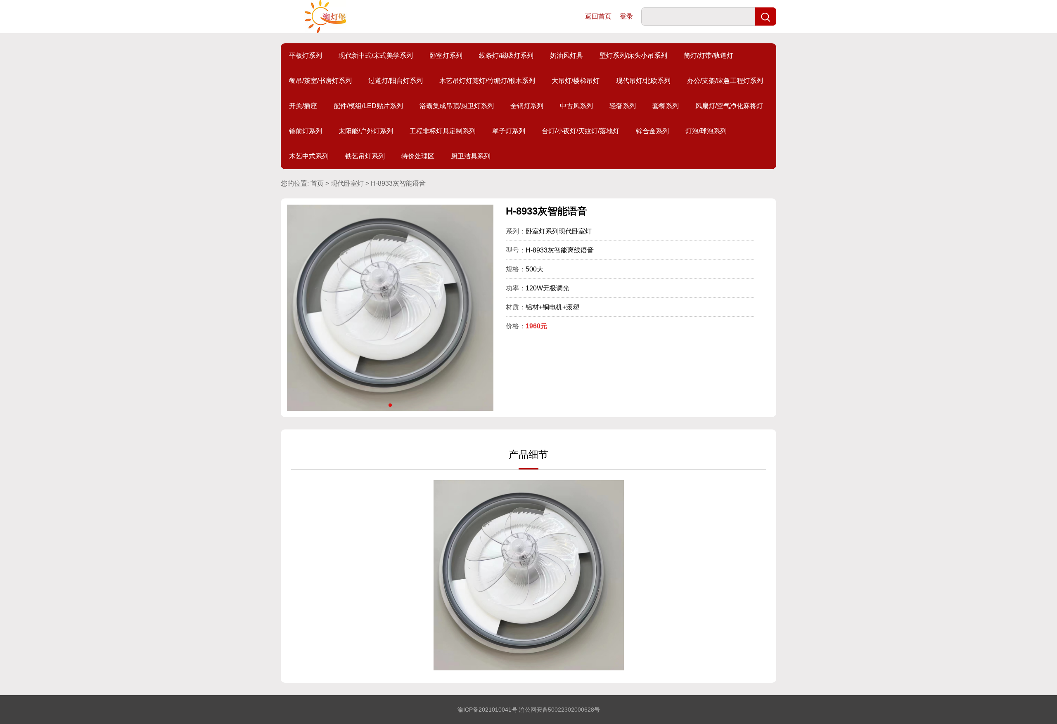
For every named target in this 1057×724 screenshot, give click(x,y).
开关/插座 (303, 105)
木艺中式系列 (309, 156)
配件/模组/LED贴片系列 (368, 105)
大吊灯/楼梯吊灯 (576, 80)
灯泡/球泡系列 (706, 130)
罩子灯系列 (508, 130)
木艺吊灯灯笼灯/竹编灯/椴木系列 (487, 80)
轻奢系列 (622, 105)
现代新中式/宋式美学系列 (376, 55)
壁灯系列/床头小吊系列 (633, 55)
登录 (626, 16)
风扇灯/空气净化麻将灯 (729, 105)
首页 (317, 183)
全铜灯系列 (526, 105)
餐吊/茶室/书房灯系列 (320, 80)
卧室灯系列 (445, 55)
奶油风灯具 (566, 55)
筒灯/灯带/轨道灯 (708, 55)
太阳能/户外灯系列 (366, 130)
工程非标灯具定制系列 (443, 130)
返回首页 (598, 16)
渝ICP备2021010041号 (487, 709)
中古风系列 (576, 105)
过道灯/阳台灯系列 (395, 80)
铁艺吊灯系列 (365, 156)
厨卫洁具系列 (471, 156)
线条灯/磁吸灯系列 (506, 55)
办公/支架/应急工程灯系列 (725, 80)
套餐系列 (665, 105)
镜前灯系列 (305, 130)
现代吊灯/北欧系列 (643, 80)
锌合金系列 (652, 130)
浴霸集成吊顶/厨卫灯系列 (456, 105)
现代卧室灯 (347, 183)
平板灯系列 (305, 55)
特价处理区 (417, 156)
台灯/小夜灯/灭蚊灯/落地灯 (580, 130)
